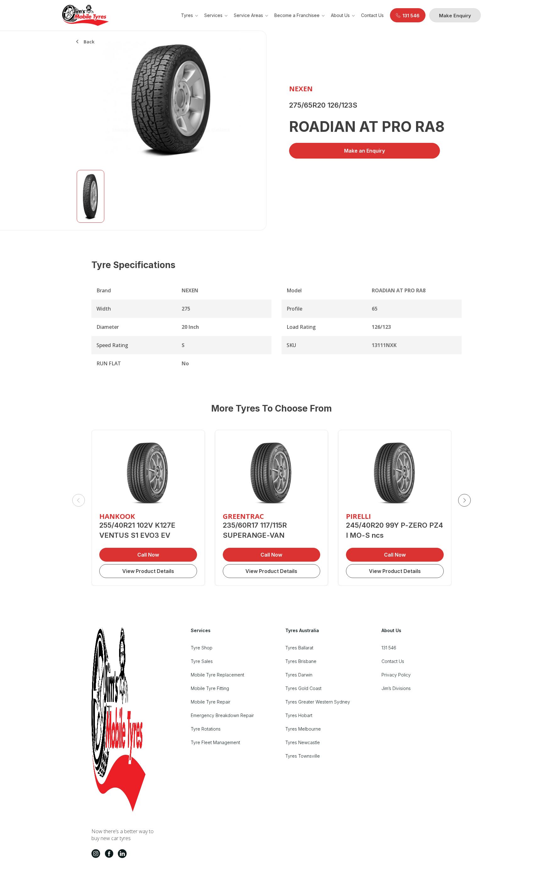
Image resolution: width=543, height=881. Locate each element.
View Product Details (148, 571)
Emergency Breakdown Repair (222, 715)
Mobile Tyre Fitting (210, 688)
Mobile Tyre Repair (210, 701)
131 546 (388, 647)
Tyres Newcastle (302, 742)
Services (213, 15)
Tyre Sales (202, 661)
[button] (464, 500)
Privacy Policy (396, 674)
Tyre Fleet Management (215, 742)
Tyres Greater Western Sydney (317, 701)
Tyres (187, 15)
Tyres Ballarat (299, 647)
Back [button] (89, 42)
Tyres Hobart (298, 715)
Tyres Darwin (298, 674)
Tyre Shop (201, 647)
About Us (340, 15)
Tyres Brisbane (300, 661)
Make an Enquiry (364, 151)
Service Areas (248, 15)
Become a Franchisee (297, 15)
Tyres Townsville (302, 756)
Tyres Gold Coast (303, 688)
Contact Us (372, 15)
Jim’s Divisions (396, 688)
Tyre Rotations (206, 729)
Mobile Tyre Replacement (217, 674)
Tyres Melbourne (303, 729)
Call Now (148, 555)
